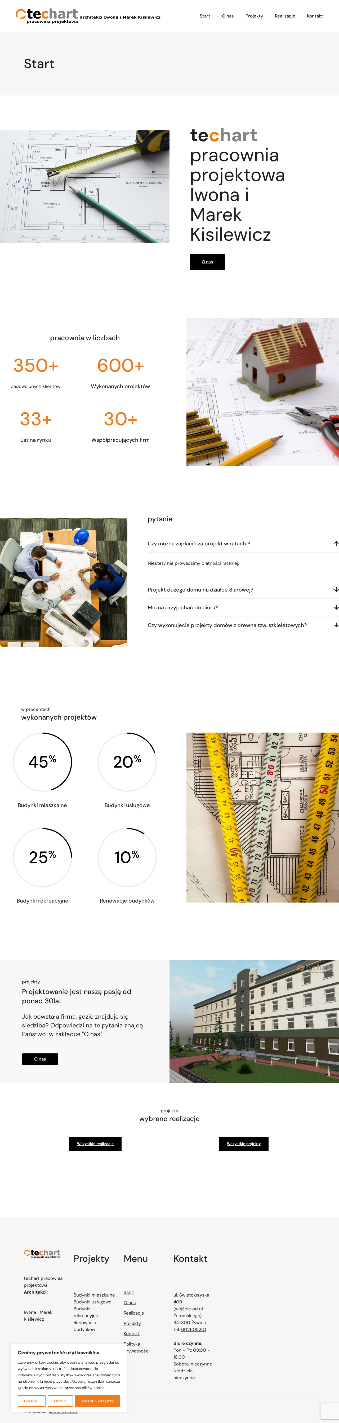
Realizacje (134, 1313)
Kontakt (132, 1334)
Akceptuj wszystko (97, 1401)
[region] (69, 1378)
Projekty (132, 1323)
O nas (130, 1303)
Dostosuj (31, 1401)
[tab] (243, 544)
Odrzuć (60, 1401)
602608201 (193, 1329)
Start (129, 1292)
